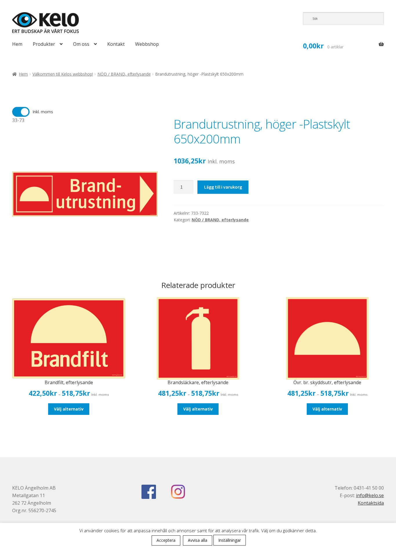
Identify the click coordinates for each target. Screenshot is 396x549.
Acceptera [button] (166, 540)
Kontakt (116, 44)
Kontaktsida (371, 503)
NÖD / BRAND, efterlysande (124, 74)
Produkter (44, 44)
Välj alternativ (68, 409)
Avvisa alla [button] (197, 540)
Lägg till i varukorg (223, 187)
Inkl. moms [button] (42, 111)
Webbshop (147, 44)
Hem (17, 44)
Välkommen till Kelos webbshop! (62, 74)
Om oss (81, 44)
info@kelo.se (370, 495)
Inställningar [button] (229, 540)
